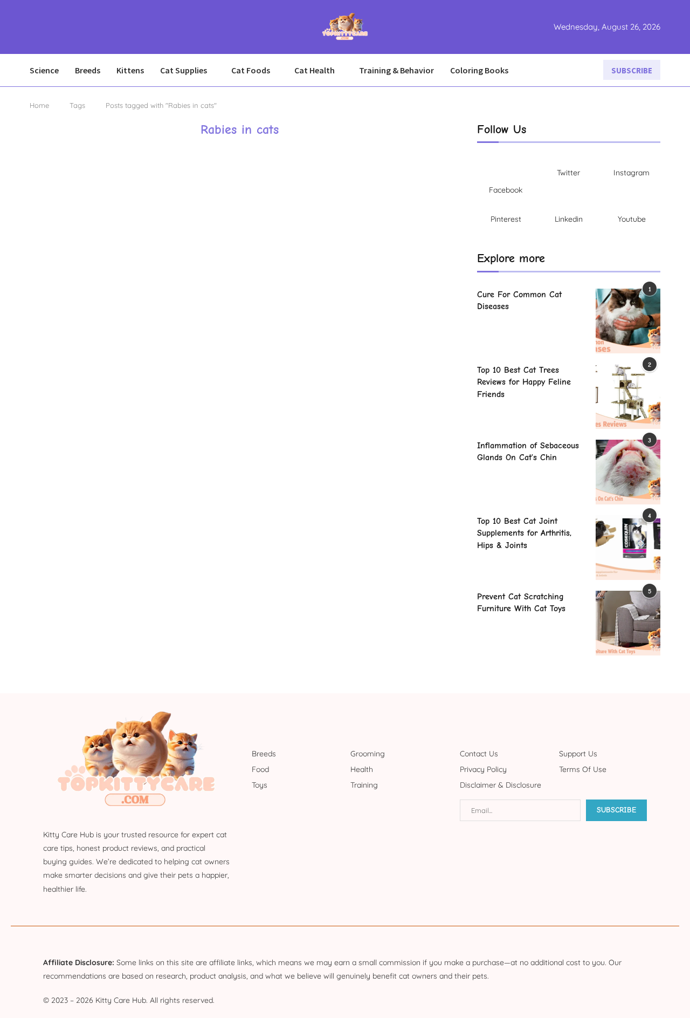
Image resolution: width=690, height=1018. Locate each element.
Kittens (130, 70)
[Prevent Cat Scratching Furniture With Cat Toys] (628, 623)
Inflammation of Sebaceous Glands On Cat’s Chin (528, 451)
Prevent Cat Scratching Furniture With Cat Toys (521, 602)
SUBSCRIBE (631, 70)
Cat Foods (250, 70)
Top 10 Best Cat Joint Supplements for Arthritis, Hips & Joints (524, 533)
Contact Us (479, 753)
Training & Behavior (396, 70)
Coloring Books (479, 70)
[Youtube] (68, 27)
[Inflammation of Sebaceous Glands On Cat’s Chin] (628, 472)
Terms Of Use (582, 769)
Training (364, 785)
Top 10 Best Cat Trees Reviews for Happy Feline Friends (524, 382)
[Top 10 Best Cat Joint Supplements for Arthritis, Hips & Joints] (628, 547)
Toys (259, 785)
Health (361, 769)
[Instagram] (49, 27)
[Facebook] (33, 27)
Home (39, 105)
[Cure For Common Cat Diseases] (628, 321)
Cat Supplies (183, 70)
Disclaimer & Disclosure (500, 785)
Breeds (87, 70)
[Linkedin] (62, 27)
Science (44, 70)
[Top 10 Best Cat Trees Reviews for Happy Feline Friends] (628, 396)
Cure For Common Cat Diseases (519, 300)
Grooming (367, 753)
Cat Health (314, 70)
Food (260, 769)
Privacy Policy (483, 769)
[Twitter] (42, 27)
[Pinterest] (55, 27)
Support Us (578, 753)
